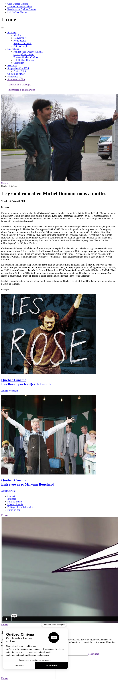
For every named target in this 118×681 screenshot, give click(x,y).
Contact (11, 496)
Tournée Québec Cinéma (19, 6)
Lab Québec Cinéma (17, 12)
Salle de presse (14, 501)
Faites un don (13, 510)
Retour (4, 183)
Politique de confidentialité (20, 507)
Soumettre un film (16, 79)
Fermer (4, 515)
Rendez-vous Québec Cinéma (21, 9)
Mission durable (15, 504)
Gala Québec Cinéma (17, 3)
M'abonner (93, 653)
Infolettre (11, 499)
